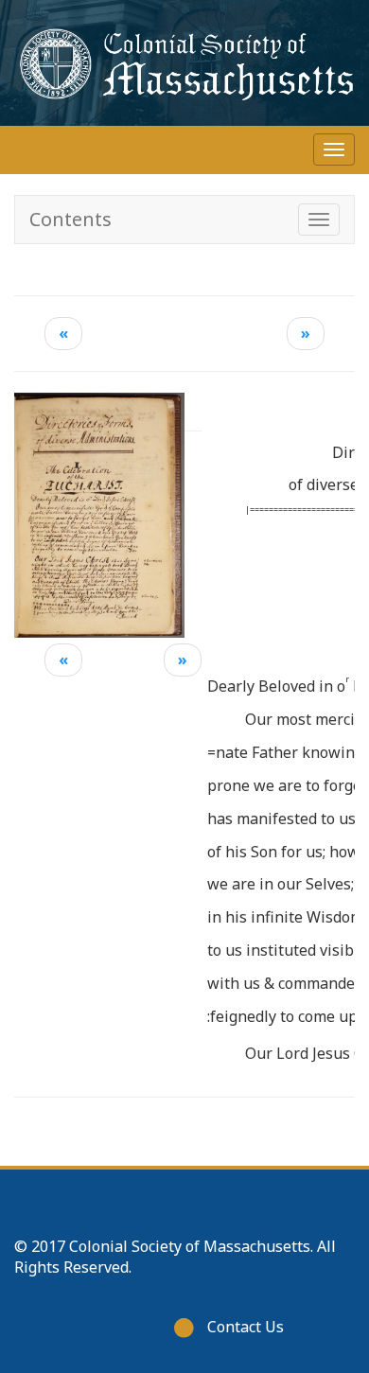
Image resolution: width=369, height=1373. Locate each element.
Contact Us (245, 1326)
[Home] (184, 63)
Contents (70, 219)
